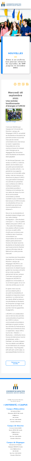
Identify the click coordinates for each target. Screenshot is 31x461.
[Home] (11, 4)
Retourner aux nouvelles (15, 363)
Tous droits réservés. (15, 401)
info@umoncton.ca (15, 432)
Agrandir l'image (11, 121)
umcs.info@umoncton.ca (15, 449)
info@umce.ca (15, 415)
